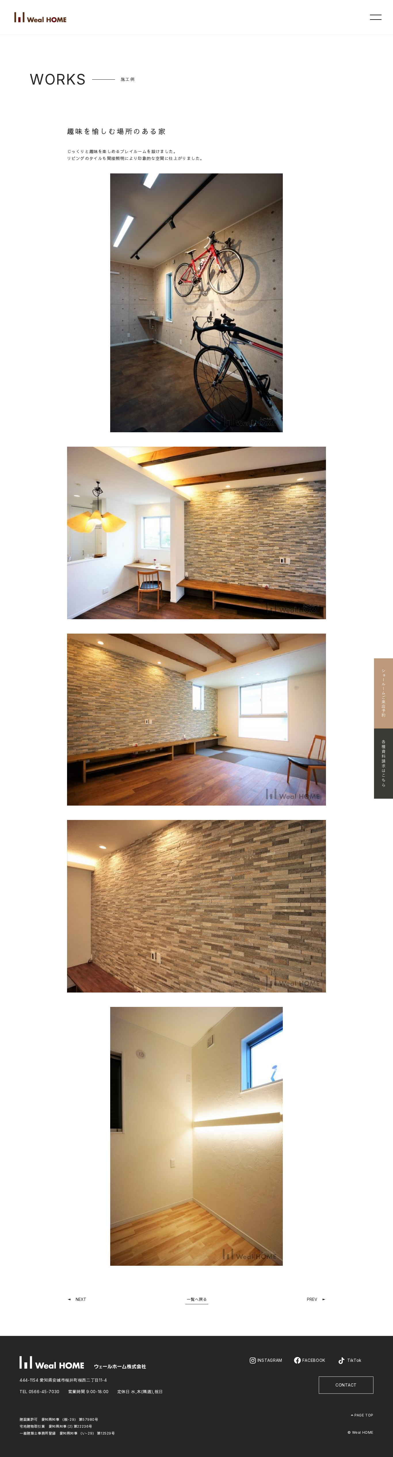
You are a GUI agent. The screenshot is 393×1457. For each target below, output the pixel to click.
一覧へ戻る (197, 1299)
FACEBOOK (313, 1360)
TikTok (354, 1360)
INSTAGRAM (269, 1360)
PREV (312, 1299)
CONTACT (346, 1385)
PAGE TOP (363, 1415)
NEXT (81, 1299)
